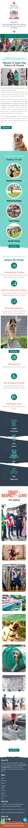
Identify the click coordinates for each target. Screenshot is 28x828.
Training (3, 785)
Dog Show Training (14, 241)
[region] (14, 45)
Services (3, 783)
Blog (2, 798)
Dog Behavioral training (14, 181)
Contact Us (4, 796)
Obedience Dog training (14, 201)
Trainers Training (14, 221)
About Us (3, 780)
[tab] (2, 36)
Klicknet (21, 826)
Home (2, 778)
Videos (3, 788)
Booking (3, 793)
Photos (3, 790)
